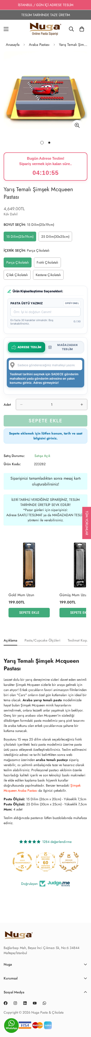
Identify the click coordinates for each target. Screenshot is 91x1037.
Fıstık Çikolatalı (49, 263)
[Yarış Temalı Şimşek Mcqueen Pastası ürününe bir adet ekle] (81, 404)
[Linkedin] (25, 1003)
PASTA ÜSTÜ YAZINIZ (26, 303)
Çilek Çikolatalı (18, 276)
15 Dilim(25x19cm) (21, 237)
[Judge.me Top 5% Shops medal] (69, 861)
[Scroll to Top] (82, 1027)
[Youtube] (35, 1003)
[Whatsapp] (44, 1003)
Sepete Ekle (29, 612)
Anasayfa (12, 44)
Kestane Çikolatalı (50, 276)
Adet (7, 404)
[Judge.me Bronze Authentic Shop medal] (45, 861)
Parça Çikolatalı (19, 263)
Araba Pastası (39, 44)
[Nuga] (45, 29)
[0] (81, 29)
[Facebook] (6, 1003)
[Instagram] (15, 1003)
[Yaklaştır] (77, 125)
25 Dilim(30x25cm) (56, 237)
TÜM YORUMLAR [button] (86, 523)
